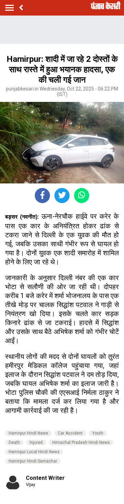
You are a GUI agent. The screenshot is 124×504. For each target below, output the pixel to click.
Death (14, 442)
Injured (36, 442)
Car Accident (70, 433)
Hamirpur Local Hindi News (34, 451)
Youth (97, 433)
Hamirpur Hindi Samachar (33, 461)
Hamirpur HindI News (28, 433)
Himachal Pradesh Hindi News (81, 442)
